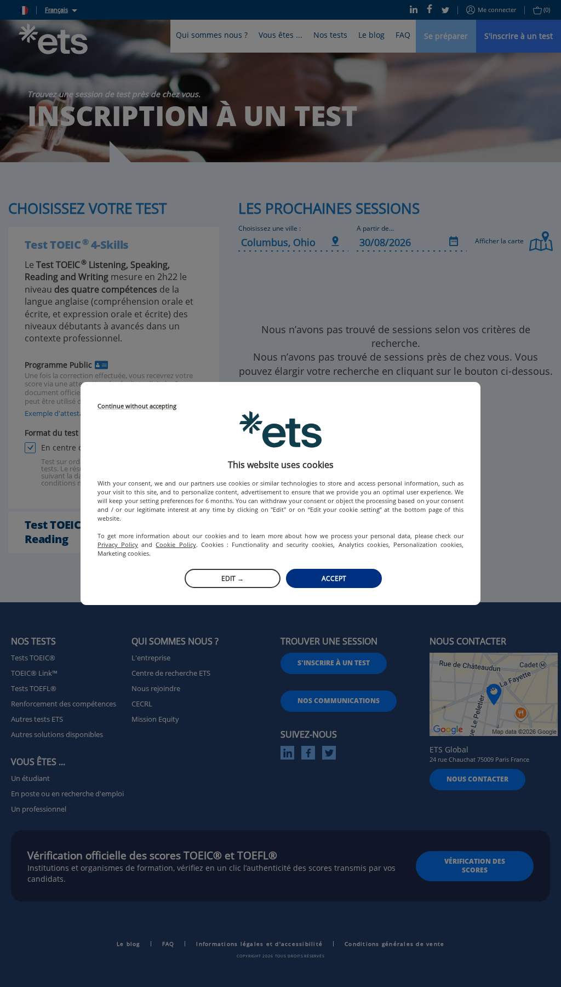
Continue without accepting (137, 406)
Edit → (232, 578)
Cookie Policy (176, 544)
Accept (334, 578)
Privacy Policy (118, 544)
